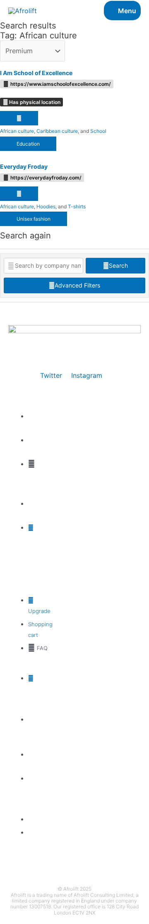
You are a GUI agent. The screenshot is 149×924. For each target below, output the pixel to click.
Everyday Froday (24, 166)
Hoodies (45, 206)
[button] (19, 118)
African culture (17, 131)
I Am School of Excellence (36, 72)
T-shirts (77, 206)
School (98, 131)
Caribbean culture (57, 131)
